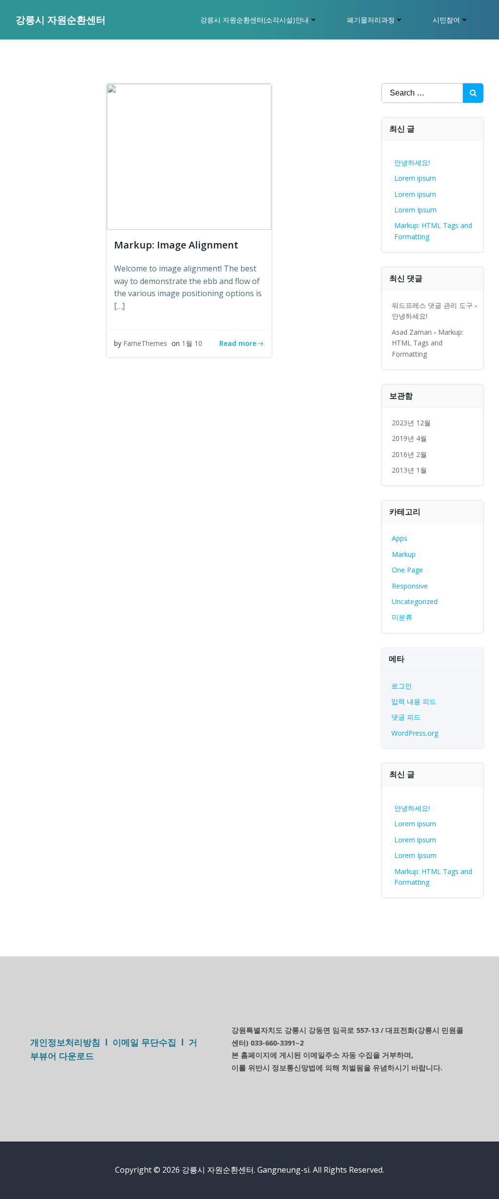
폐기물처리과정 (371, 19)
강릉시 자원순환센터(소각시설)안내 (254, 19)
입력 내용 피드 (413, 701)
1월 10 (192, 343)
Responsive (410, 585)
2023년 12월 (411, 422)
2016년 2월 (409, 454)
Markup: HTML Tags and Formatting (427, 343)
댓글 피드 (406, 717)
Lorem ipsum (415, 178)
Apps (399, 538)
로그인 (401, 685)
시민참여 (446, 19)
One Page (407, 569)
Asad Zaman (412, 332)
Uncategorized (415, 601)
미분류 (402, 617)
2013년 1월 (409, 470)
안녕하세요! (412, 162)
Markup (404, 554)
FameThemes (145, 343)
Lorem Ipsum (415, 209)
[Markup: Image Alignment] (189, 156)
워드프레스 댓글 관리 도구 (432, 305)
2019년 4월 (409, 438)
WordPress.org (414, 733)
